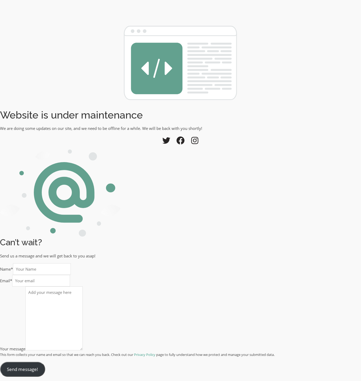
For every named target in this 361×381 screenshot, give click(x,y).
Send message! (22, 369)
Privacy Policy (144, 354)
